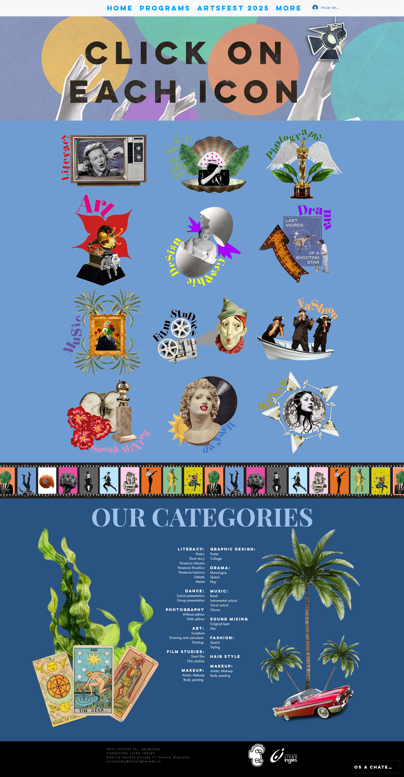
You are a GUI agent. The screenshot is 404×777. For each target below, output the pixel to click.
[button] (103, 159)
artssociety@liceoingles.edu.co (134, 761)
